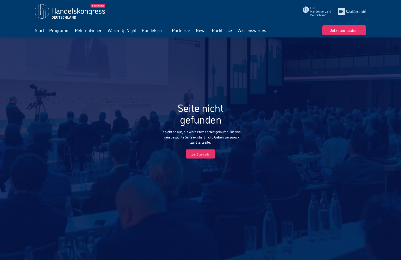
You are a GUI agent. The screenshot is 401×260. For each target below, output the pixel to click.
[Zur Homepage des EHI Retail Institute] (352, 11)
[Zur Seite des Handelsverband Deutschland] (317, 11)
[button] (181, 30)
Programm (59, 30)
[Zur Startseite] (75, 11)
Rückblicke (222, 30)
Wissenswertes (251, 30)
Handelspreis (154, 30)
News (201, 30)
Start (39, 30)
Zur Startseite (200, 154)
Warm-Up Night (122, 30)
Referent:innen (88, 30)
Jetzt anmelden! (344, 30)
